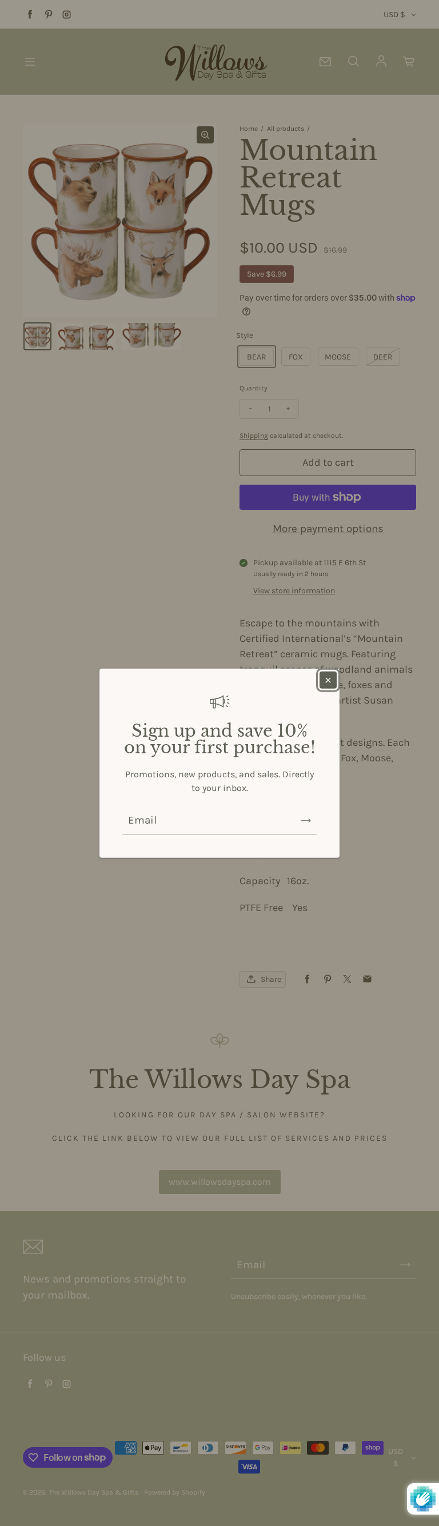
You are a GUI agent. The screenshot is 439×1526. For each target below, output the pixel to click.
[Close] (328, 680)
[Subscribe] (306, 820)
